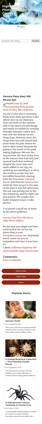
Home (21, 282)
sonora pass (31, 251)
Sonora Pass (31, 182)
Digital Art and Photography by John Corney (18, 9)
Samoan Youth (12, 321)
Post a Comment (12, 260)
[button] (4, 104)
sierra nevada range (14, 251)
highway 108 (29, 247)
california (17, 247)
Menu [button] (22, 27)
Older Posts (21, 277)
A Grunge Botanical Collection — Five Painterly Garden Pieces (20, 361)
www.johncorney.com (15, 235)
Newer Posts (21, 271)
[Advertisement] (21, 67)
